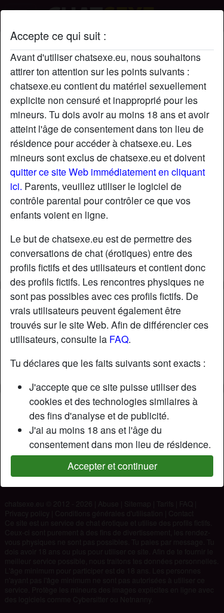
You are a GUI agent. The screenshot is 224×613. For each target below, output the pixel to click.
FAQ (118, 339)
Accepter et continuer (112, 466)
